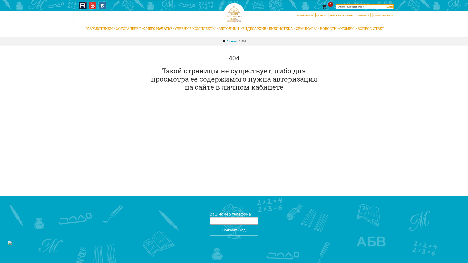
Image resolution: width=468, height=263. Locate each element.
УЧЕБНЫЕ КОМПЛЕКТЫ (383, 15)
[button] (324, 6)
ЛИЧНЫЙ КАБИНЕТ (305, 15)
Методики (229, 28)
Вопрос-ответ (371, 28)
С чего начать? (157, 28)
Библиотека (281, 28)
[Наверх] (459, 254)
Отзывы (346, 28)
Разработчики (99, 28)
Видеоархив (254, 28)
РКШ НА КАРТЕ (363, 15)
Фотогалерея (128, 28)
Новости (328, 28)
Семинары (306, 28)
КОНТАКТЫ (321, 15)
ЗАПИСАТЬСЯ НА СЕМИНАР (341, 15)
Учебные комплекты (195, 28)
